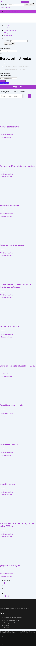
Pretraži (3, 81)
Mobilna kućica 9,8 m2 (10, 326)
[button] (1, 1)
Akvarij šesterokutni (9, 126)
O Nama (6, 625)
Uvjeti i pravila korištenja (11, 620)
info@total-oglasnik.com (11, 11)
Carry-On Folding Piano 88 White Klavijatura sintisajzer (15, 285)
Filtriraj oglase (4, 83)
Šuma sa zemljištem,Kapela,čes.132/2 (17, 365)
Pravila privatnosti (9, 623)
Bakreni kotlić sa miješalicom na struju (18, 166)
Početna (6, 25)
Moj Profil (7, 28)
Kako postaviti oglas (10, 33)
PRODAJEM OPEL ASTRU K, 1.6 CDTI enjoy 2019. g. (17, 525)
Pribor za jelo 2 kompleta (12, 245)
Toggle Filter (18, 87)
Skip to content (5, 7)
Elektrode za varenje (9, 205)
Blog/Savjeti (8, 36)
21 (5, 593)
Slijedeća (7, 596)
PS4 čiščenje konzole (10, 444)
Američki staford (8, 484)
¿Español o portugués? (10, 565)
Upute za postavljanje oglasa (13, 618)
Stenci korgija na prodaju (11, 405)
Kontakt (6, 628)
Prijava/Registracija (10, 30)
